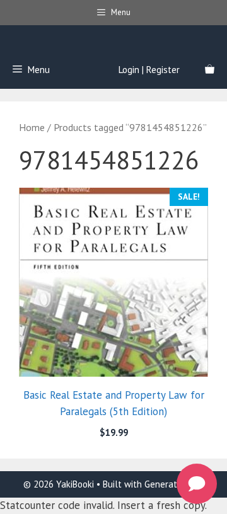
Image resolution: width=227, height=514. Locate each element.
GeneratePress (174, 484)
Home (32, 127)
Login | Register (149, 70)
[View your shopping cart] (209, 70)
